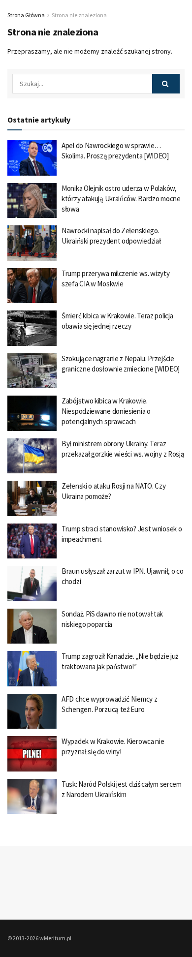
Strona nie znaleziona (79, 15)
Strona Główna (26, 15)
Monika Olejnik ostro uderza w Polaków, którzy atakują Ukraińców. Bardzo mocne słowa (121, 199)
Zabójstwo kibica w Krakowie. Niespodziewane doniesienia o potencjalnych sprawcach (106, 411)
